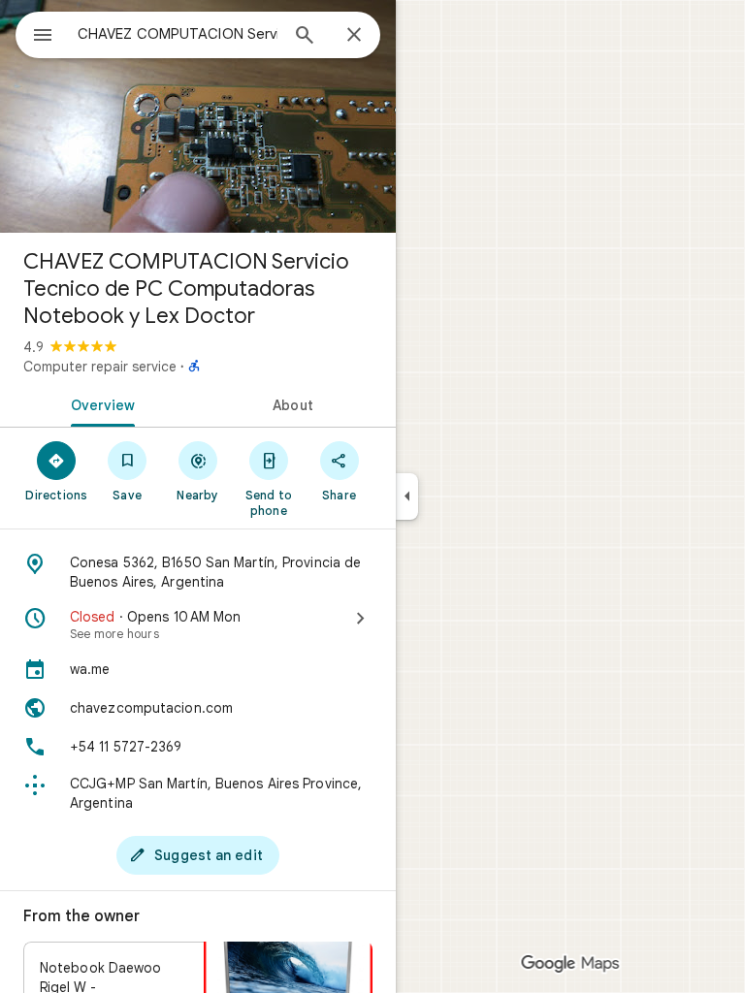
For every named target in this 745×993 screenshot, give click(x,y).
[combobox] (177, 34)
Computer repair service (100, 366)
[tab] (99, 403)
